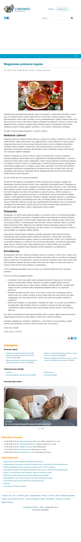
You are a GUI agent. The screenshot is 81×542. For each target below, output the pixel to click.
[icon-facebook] (8, 18)
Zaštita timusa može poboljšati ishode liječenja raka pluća (23, 461)
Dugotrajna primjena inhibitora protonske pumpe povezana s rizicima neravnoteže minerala (20, 355)
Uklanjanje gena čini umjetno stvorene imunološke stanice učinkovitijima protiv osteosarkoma (36, 464)
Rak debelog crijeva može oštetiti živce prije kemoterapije (24, 481)
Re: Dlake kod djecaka (24, 441)
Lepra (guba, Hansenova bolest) (15, 486)
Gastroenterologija (50, 375)
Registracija (62, 9)
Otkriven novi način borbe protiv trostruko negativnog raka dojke (26, 475)
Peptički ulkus (49, 372)
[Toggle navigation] (76, 56)
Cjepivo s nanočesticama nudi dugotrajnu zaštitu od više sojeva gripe (27, 472)
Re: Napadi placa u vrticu (26, 452)
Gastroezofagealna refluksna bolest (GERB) (21, 375)
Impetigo (7, 483)
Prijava (51, 9)
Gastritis (9, 372)
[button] (5, 407)
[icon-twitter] (5, 18)
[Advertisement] (40, 38)
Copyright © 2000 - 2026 (33, 507)
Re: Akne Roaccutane (24, 449)
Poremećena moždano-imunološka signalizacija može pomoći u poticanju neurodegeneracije (35, 470)
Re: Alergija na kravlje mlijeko (27, 447)
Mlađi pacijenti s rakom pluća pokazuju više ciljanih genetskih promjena (28, 478)
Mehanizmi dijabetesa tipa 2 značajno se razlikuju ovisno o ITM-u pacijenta (29, 467)
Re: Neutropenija (22, 444)
